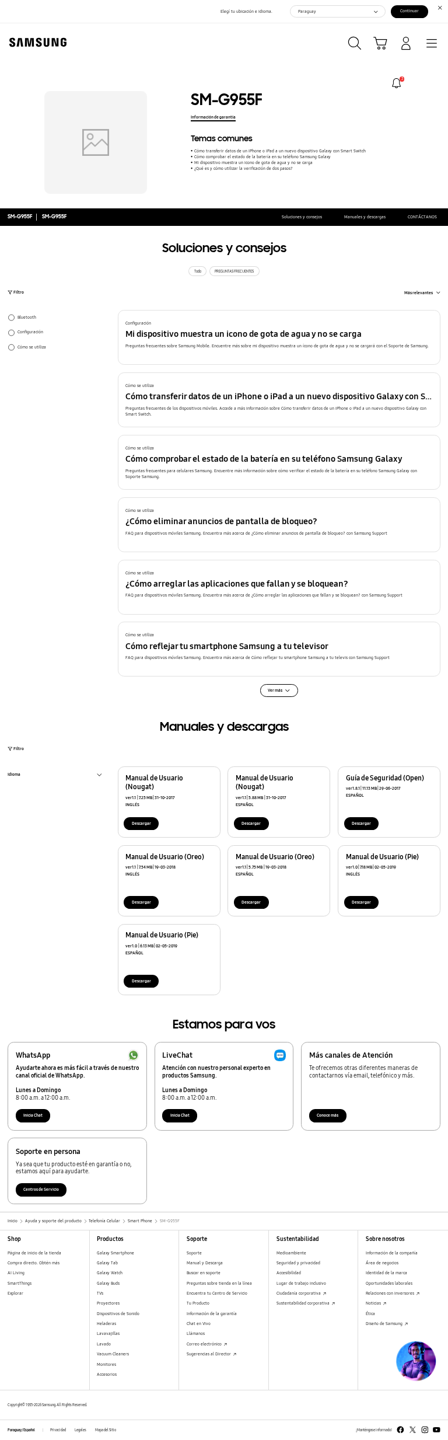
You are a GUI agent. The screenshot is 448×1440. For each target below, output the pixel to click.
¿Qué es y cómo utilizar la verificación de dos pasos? (243, 168)
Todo (197, 271)
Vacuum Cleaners (113, 1354)
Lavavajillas (108, 1333)
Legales (80, 1430)
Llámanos (196, 1333)
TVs (100, 1293)
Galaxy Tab (107, 1262)
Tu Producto (198, 1303)
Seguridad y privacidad (298, 1262)
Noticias (374, 1303)
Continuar (409, 10)
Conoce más (327, 1115)
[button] (279, 337)
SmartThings (20, 1283)
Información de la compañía (392, 1253)
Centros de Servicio (41, 1189)
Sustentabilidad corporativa (303, 1303)
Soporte (194, 1253)
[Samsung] (35, 42)
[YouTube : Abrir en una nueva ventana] (436, 1430)
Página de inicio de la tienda (34, 1253)
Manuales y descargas (365, 216)
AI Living (16, 1272)
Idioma (14, 775)
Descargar (141, 823)
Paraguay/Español (21, 1430)
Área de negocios (382, 1262)
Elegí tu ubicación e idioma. (246, 11)
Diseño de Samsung (385, 1323)
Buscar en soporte (203, 1272)
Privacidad (58, 1430)
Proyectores (108, 1303)
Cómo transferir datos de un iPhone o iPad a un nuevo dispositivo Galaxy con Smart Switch (279, 151)
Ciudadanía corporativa (299, 1293)
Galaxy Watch (110, 1272)
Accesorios (107, 1374)
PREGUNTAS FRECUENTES (234, 271)
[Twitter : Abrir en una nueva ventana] (412, 1430)
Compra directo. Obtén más (34, 1262)
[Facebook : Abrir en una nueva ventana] (400, 1430)
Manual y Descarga (205, 1262)
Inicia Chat (33, 1115)
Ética (370, 1313)
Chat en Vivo (199, 1323)
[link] (396, 83)
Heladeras (106, 1323)
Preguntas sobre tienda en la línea (219, 1283)
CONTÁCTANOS (422, 216)
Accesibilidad (288, 1272)
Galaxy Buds (108, 1283)
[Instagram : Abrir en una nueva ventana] (425, 1430)
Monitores (106, 1364)
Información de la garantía (212, 1313)
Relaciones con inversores (390, 1293)
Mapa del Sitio (105, 1430)
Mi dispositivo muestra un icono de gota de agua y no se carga (253, 162)
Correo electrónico (205, 1344)
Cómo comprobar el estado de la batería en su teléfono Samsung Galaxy (262, 156)
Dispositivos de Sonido (118, 1313)
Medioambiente (291, 1253)
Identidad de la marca (386, 1272)
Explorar (15, 1293)
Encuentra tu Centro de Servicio (217, 1293)
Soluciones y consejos (302, 216)
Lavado (104, 1344)
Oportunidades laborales (389, 1283)
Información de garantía (213, 117)
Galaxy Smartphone (115, 1253)
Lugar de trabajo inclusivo (301, 1283)
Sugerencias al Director (209, 1354)
